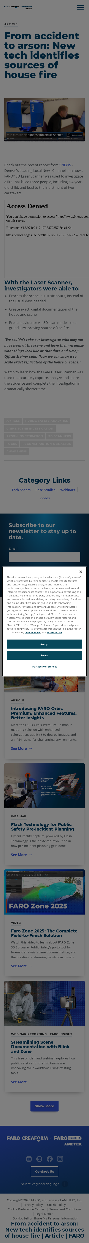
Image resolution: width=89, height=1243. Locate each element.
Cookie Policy (32, 632)
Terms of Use (54, 632)
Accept (44, 644)
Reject (44, 655)
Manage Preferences (44, 666)
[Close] (81, 572)
